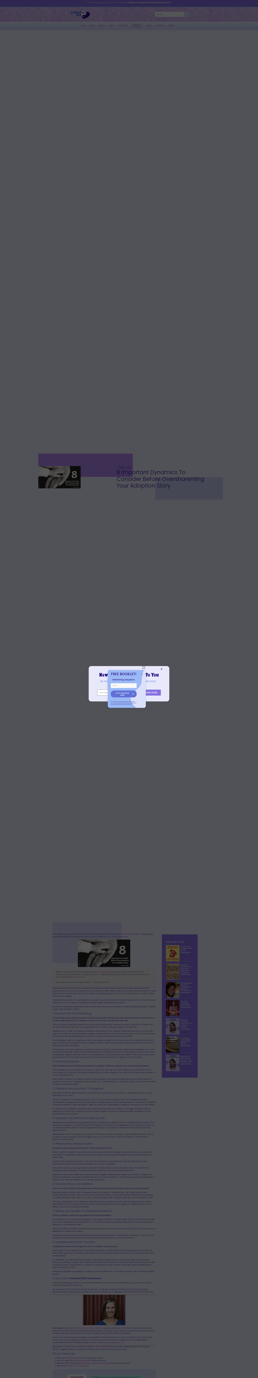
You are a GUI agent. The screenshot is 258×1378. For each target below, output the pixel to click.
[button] (162, 669)
